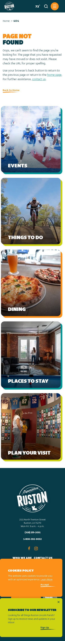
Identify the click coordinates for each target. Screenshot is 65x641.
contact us (39, 79)
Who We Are (22, 558)
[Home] (9, 6)
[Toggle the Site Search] (46, 6)
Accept (44, 585)
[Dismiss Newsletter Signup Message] (58, 602)
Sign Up (44, 628)
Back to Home (11, 90)
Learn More (46, 580)
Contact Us (43, 558)
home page (54, 75)
